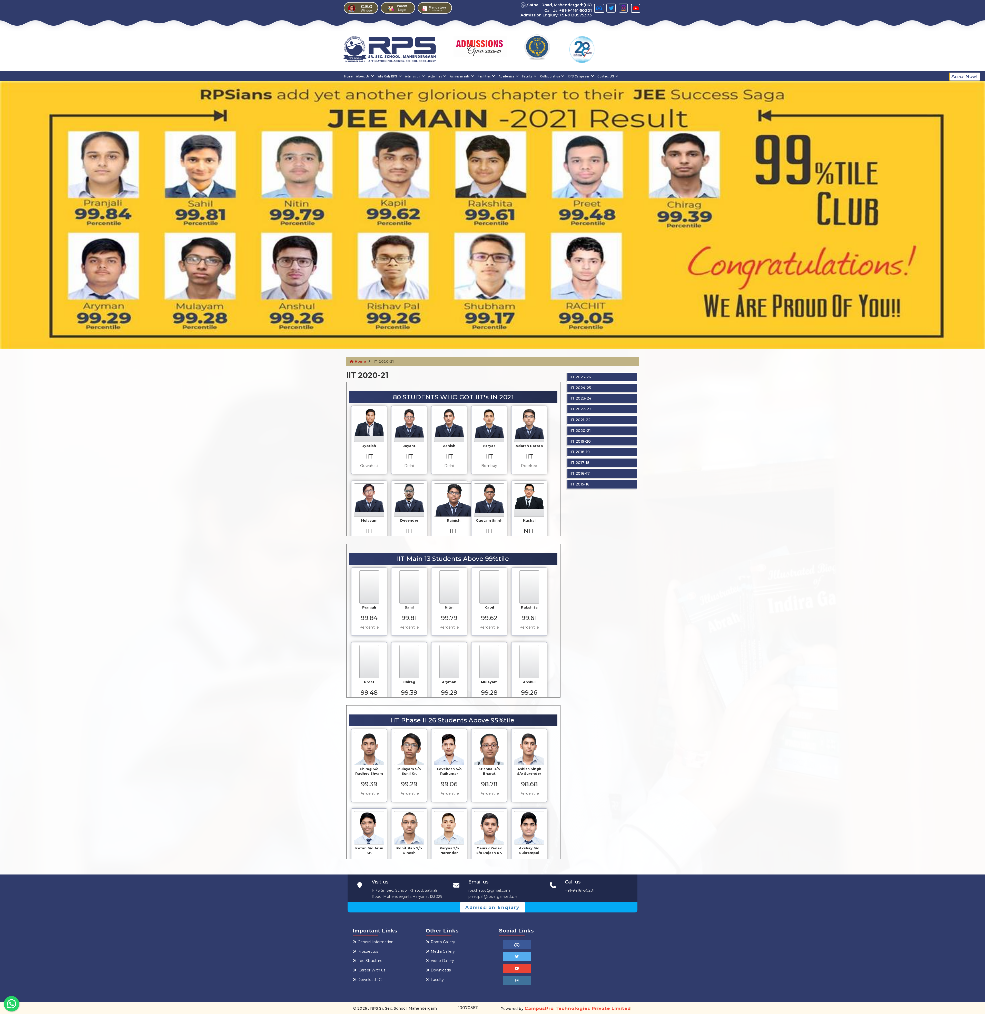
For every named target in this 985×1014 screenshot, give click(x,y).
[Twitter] (517, 956)
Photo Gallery (443, 942)
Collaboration (550, 76)
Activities (435, 76)
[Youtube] (517, 968)
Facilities (484, 76)
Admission (412, 76)
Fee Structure (370, 960)
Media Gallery (443, 951)
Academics (507, 76)
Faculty (527, 76)
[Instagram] (517, 980)
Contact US (605, 76)
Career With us (371, 970)
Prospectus (368, 951)
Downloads (441, 970)
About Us (363, 76)
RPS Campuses (579, 76)
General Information (375, 942)
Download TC (369, 979)
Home (348, 76)
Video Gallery (442, 960)
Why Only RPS (387, 76)
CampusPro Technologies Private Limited (578, 1008)
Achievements (460, 76)
